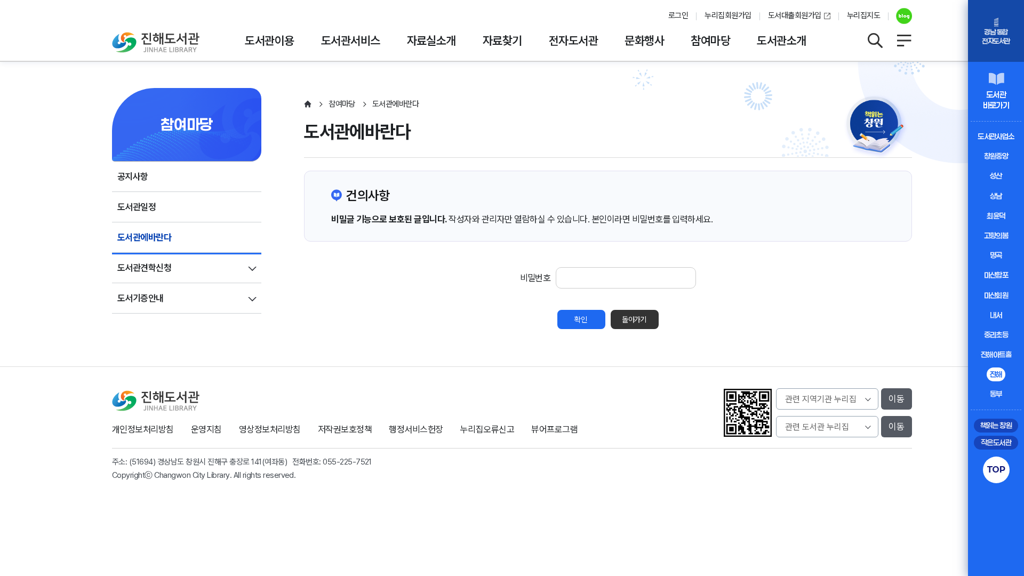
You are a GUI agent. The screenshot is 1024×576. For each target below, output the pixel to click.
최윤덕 (996, 215)
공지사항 (132, 176)
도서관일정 (136, 207)
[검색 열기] (875, 41)
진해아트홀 (996, 354)
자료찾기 (502, 40)
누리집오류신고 (487, 429)
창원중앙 (996, 156)
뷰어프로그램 (554, 429)
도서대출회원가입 (794, 15)
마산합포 (996, 274)
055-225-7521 (347, 462)
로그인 (678, 15)
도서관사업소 (996, 136)
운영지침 (206, 429)
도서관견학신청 (144, 267)
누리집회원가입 (728, 15)
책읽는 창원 (996, 425)
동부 (996, 393)
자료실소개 (431, 40)
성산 (996, 175)
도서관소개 (781, 40)
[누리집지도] (904, 41)
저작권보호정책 (345, 429)
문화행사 (644, 40)
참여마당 (710, 40)
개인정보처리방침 (143, 429)
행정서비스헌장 (416, 429)
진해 (996, 374)
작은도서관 (996, 442)
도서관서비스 (350, 40)
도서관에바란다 (144, 237)
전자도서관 (573, 40)
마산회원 (996, 295)
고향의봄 (996, 235)
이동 (897, 399)
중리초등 (996, 334)
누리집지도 (863, 15)
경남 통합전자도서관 (996, 36)
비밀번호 (535, 278)
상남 (996, 196)
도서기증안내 (140, 298)
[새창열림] (900, 16)
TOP (996, 469)
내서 (996, 314)
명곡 (996, 255)
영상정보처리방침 (270, 429)
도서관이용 (269, 40)
